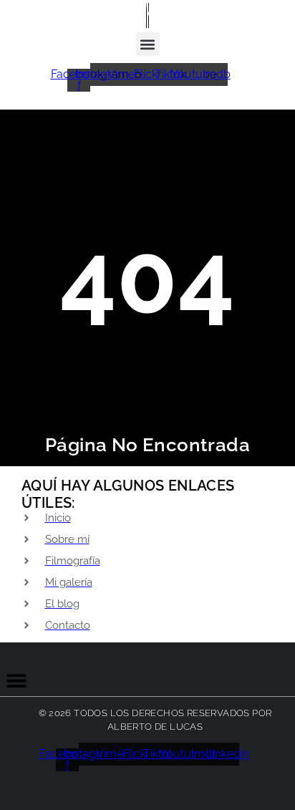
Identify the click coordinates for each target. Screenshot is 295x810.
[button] (148, 44)
